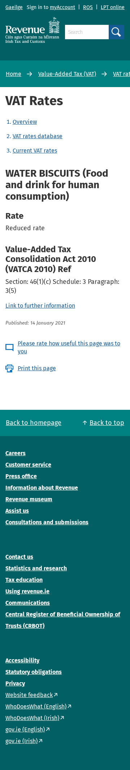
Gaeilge (14, 7)
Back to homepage (33, 423)
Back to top (107, 423)
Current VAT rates (35, 150)
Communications (27, 602)
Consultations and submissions (46, 522)
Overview (25, 121)
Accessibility (22, 660)
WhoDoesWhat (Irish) (32, 718)
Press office (21, 476)
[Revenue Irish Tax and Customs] (32, 30)
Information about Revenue (41, 487)
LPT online (113, 7)
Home (13, 74)
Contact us (19, 556)
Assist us (17, 510)
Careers (15, 453)
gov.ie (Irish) (21, 741)
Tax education (24, 579)
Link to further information (40, 305)
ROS (88, 7)
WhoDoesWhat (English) (35, 706)
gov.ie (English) (25, 729)
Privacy (15, 683)
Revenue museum (28, 499)
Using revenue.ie (27, 591)
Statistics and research (36, 568)
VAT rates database (37, 136)
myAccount (62, 7)
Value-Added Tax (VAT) (67, 74)
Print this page (37, 368)
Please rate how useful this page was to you (69, 347)
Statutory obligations (33, 672)
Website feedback (29, 695)
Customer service (28, 464)
